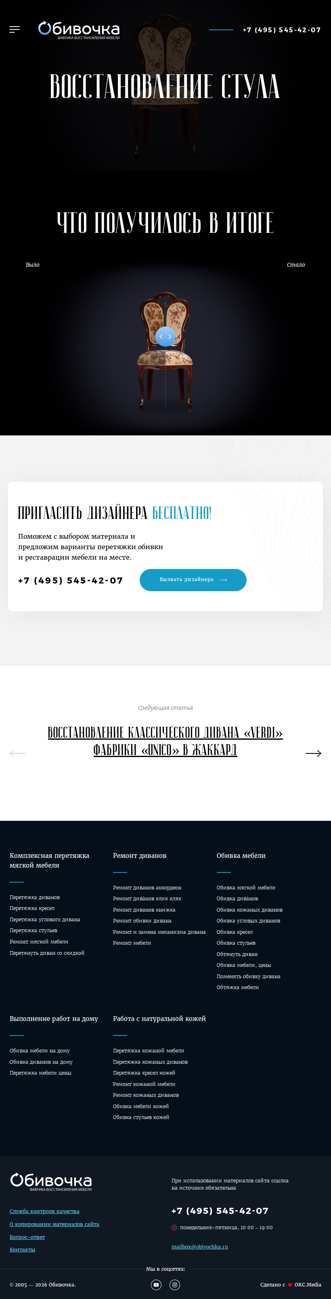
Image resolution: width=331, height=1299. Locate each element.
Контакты (22, 1250)
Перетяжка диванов (35, 897)
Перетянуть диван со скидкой (47, 953)
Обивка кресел (235, 932)
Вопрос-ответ (27, 1237)
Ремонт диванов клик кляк (147, 898)
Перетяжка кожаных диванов (150, 1062)
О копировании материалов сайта (54, 1224)
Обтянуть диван (237, 954)
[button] (14, 29)
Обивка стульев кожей (141, 1117)
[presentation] (313, 750)
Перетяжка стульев (33, 930)
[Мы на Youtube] (156, 1285)
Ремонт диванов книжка (144, 910)
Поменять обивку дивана (249, 976)
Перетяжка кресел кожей (144, 1073)
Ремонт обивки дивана (142, 921)
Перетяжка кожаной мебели (148, 1051)
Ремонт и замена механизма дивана (159, 932)
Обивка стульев (236, 943)
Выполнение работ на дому (54, 1019)
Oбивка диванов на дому (41, 1062)
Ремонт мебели (132, 943)
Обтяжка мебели (238, 987)
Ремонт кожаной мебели (144, 1084)
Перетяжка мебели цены (40, 1073)
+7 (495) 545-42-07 (282, 29)
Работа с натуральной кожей (159, 1019)
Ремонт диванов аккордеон (147, 888)
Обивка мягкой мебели (246, 888)
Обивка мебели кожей (141, 1106)
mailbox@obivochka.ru (200, 1247)
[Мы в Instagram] (175, 1285)
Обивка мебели (241, 856)
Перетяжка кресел (32, 908)
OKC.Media (308, 1285)
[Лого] (78, 30)
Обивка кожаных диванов (250, 910)
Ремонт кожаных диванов (146, 1095)
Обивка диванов (237, 898)
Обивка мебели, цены (244, 965)
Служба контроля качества (45, 1211)
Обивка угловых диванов (248, 921)
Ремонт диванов (140, 856)
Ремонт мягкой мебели (39, 942)
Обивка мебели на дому (40, 1051)
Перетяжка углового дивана (45, 919)
